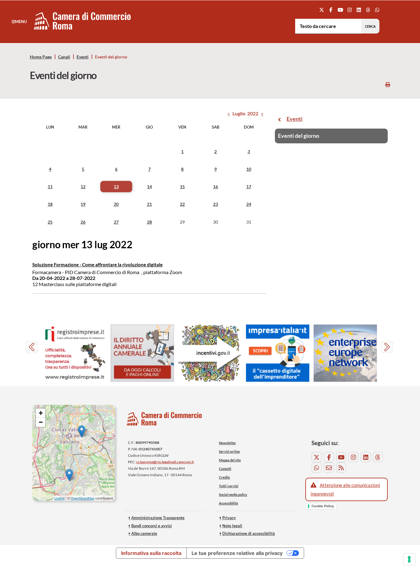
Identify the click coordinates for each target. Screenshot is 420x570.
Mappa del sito (230, 460)
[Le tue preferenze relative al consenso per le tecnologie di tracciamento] (409, 559)
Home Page (41, 56)
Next (387, 348)
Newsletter (227, 443)
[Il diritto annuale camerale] (142, 353)
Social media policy (233, 494)
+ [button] (41, 413)
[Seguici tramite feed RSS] (341, 467)
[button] (19, 21)
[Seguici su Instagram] (349, 10)
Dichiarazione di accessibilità (248, 533)
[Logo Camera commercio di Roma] (164, 421)
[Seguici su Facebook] (331, 10)
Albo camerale (144, 533)
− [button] (41, 422)
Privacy (229, 517)
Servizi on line (229, 451)
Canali (64, 56)
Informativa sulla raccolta (151, 553)
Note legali (232, 525)
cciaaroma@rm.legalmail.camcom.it (165, 462)
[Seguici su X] (322, 10)
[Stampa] (387, 84)
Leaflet (59, 498)
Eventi (83, 56)
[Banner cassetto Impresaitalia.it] (277, 353)
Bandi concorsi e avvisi (151, 525)
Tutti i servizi (228, 486)
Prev (32, 348)
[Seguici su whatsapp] (377, 10)
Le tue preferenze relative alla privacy (237, 553)
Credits (224, 477)
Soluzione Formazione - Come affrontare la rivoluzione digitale (97, 264)
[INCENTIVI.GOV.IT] (210, 353)
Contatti (225, 469)
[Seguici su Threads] (368, 10)
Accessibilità (228, 503)
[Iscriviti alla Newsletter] (329, 467)
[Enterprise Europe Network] (345, 353)
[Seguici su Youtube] (340, 10)
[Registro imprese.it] (75, 353)
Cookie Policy (322, 506)
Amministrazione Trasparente (157, 517)
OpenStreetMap (82, 498)
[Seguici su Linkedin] (359, 10)
